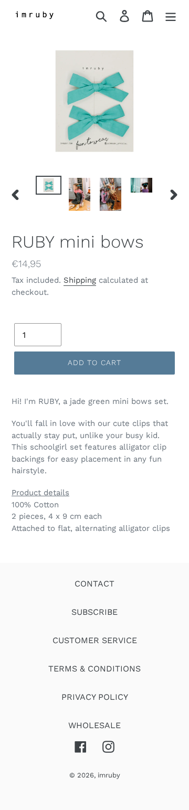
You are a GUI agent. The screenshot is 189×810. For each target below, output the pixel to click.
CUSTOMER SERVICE (94, 640)
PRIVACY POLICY (94, 697)
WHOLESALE (94, 725)
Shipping (80, 280)
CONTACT (94, 584)
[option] (48, 187)
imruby (109, 775)
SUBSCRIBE (94, 612)
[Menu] (170, 16)
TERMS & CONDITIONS (94, 669)
